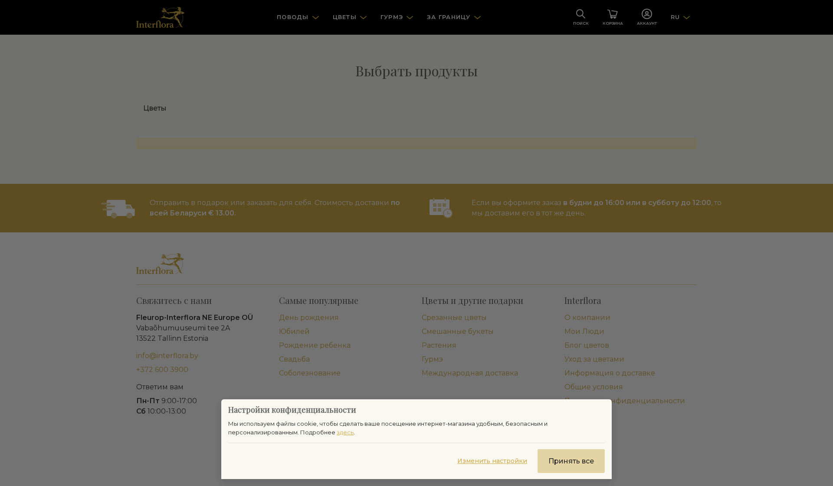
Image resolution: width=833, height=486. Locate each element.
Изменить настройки (492, 461)
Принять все (571, 461)
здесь (345, 432)
